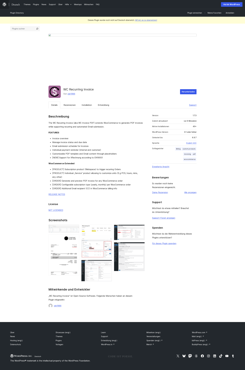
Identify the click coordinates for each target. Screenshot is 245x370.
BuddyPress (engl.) (201, 344)
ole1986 (71, 93)
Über (12, 332)
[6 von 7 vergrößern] (141, 228)
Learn (103, 332)
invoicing (187, 154)
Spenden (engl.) (154, 340)
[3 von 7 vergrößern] (108, 228)
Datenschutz (15, 344)
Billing (178, 149)
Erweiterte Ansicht (160, 166)
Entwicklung (103, 105)
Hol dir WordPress (231, 4)
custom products (189, 149)
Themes (59, 336)
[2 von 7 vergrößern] (76, 238)
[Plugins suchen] (37, 28)
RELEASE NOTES (56, 194)
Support (193, 105)
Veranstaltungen (153, 336)
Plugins (59, 340)
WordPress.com (199, 332)
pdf (194, 154)
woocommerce (189, 159)
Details (54, 105)
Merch (150, 344)
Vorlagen (59, 344)
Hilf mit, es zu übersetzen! (146, 20)
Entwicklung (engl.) (109, 340)
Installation (87, 105)
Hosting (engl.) (16, 340)
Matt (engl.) (198, 336)
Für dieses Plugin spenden (164, 243)
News (12, 336)
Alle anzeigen (190, 192)
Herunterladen (188, 92)
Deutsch (38, 356)
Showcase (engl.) (63, 332)
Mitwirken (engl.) (153, 332)
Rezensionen (70, 105)
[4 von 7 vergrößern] (108, 241)
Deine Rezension (160, 192)
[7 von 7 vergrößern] (141, 245)
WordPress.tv (108, 344)
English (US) (191, 143)
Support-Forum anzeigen (163, 218)
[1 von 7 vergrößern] (76, 228)
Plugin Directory (17, 13)
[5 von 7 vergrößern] (108, 263)
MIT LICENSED (55, 210)
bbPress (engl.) (199, 340)
